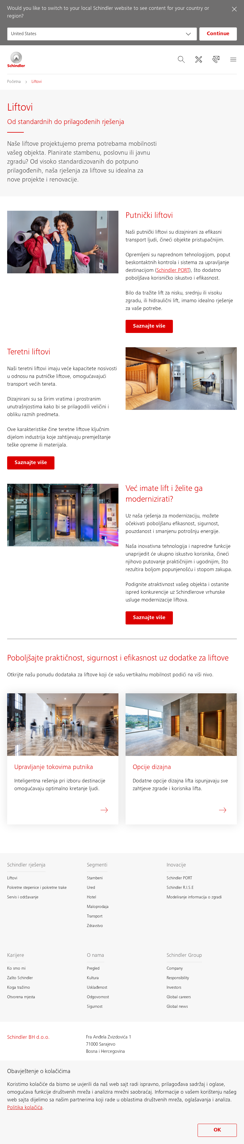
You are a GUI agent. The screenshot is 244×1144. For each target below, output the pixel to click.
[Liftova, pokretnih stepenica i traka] (16, 59)
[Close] (234, 8)
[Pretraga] (181, 59)
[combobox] (102, 34)
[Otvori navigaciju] (233, 59)
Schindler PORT (173, 270)
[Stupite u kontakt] (216, 59)
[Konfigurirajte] (198, 59)
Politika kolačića (25, 1108)
